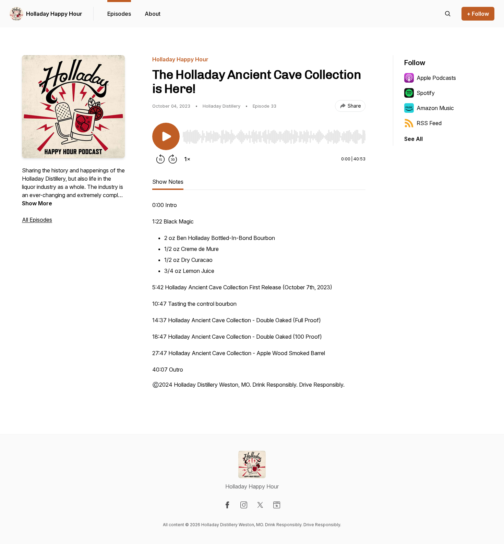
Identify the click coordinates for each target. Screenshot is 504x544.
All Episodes (37, 219)
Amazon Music (435, 108)
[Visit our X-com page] (260, 504)
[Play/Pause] (166, 136)
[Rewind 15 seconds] (160, 159)
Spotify (426, 92)
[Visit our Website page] (276, 504)
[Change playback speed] (187, 159)
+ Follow (478, 13)
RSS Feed (429, 123)
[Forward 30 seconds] (173, 159)
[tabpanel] (258, 298)
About (152, 13)
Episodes (119, 13)
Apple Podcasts (436, 77)
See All (413, 138)
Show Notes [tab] (167, 181)
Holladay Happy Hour (54, 13)
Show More (37, 203)
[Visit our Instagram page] (243, 504)
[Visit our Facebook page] (227, 504)
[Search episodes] (448, 14)
